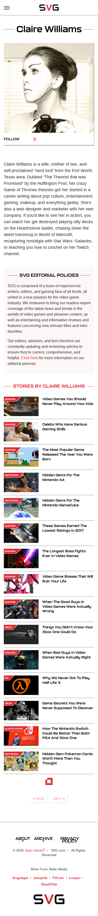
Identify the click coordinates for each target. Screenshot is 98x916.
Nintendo (11, 475)
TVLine (58, 878)
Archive (43, 838)
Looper (74, 878)
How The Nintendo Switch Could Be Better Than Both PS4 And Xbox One (66, 733)
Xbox (8, 627)
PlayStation (14, 728)
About (22, 838)
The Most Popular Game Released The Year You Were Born (67, 454)
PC (7, 677)
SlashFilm (49, 884)
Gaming (10, 399)
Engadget (20, 878)
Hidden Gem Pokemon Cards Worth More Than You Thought (67, 758)
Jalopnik (40, 878)
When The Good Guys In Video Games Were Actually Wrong (66, 606)
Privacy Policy (69, 839)
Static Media (34, 850)
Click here (29, 358)
